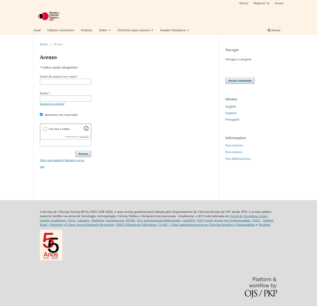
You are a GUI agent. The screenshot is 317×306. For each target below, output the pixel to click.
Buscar (275, 30)
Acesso (279, 3)
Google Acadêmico (53, 220)
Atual (37, 30)
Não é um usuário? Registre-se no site (62, 163)
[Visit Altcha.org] (86, 130)
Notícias (86, 30)
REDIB (130, 220)
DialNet (268, 220)
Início (43, 44)
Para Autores (233, 152)
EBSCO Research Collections (136, 225)
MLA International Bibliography (159, 220)
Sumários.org (115, 220)
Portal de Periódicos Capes (248, 216)
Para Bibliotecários (238, 159)
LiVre (72, 220)
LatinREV (188, 220)
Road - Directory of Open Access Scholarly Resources (77, 225)
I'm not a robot (59, 129)
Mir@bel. (265, 225)
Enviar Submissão (240, 80)
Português (232, 119)
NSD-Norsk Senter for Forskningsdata (224, 220)
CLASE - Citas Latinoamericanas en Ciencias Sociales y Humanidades (206, 225)
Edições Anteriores (60, 30)
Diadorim (97, 220)
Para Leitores (234, 145)
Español (230, 113)
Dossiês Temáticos (173, 30)
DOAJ (256, 220)
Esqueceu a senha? (52, 104)
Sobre (103, 30)
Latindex (83, 220)
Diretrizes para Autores (134, 30)
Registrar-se (261, 3)
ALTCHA (84, 136)
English (230, 106)
